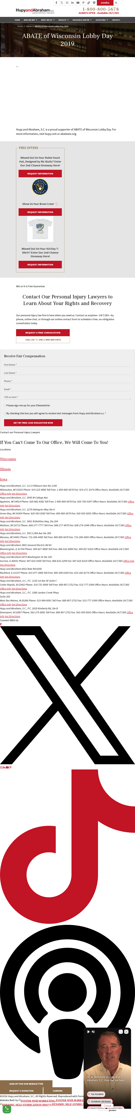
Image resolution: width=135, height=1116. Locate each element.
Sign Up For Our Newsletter (26, 1083)
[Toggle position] (121, 1032)
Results (63, 20)
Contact (116, 20)
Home (17, 20)
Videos (29, 26)
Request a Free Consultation (42, 332)
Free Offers (28, 148)
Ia (3, 479)
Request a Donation (21, 1090)
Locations (101, 20)
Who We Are (29, 20)
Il (5, 469)
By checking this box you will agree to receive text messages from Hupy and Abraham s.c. (56, 413)
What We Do (47, 20)
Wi (8, 459)
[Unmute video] (88, 1032)
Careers (57, 1090)
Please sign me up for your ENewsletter (28, 405)
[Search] (116, 3)
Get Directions (19, 493)
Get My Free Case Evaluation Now (33, 422)
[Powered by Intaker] (113, 1110)
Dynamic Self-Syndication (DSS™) (76, 1104)
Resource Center (81, 20)
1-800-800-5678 (101, 9)
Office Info (5, 493)
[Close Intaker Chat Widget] (126, 1032)
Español (105, 2)
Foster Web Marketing (72, 1100)
